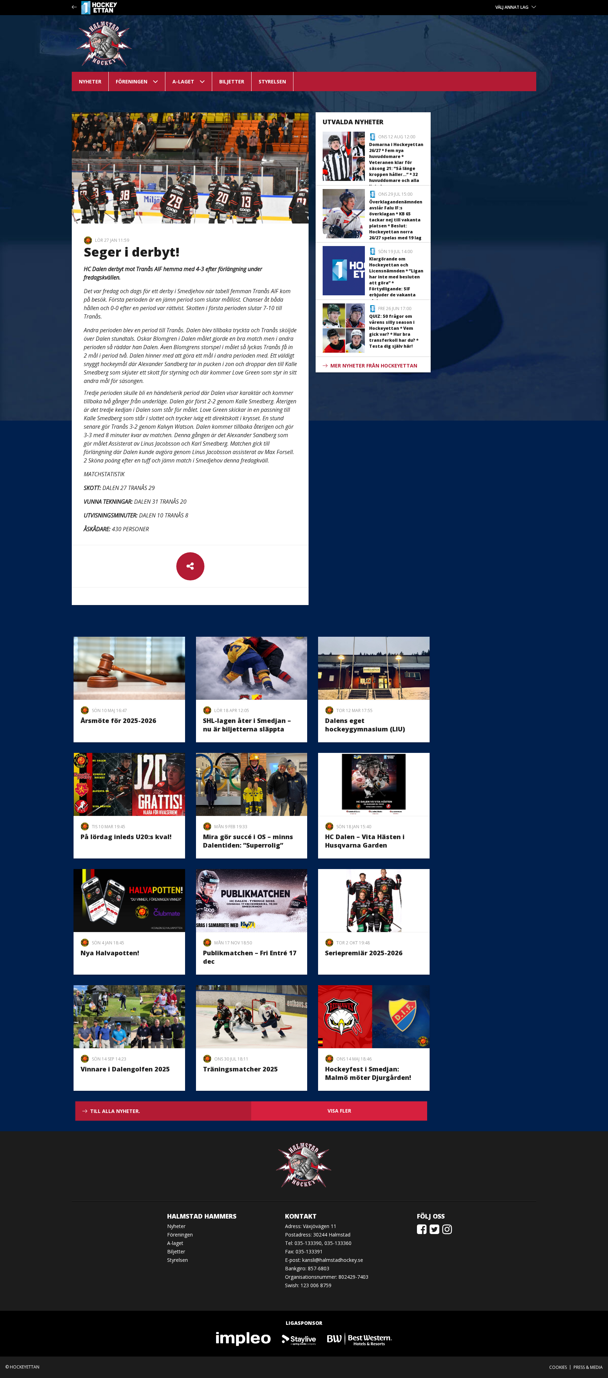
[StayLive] (299, 1338)
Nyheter (90, 81)
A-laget (183, 81)
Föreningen (131, 81)
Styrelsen (272, 81)
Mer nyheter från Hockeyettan (373, 365)
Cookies (558, 1367)
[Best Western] (359, 1338)
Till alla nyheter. (115, 1111)
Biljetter (231, 81)
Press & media (588, 1367)
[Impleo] (244, 1338)
